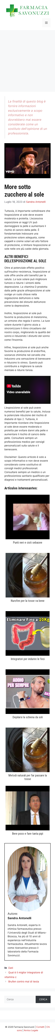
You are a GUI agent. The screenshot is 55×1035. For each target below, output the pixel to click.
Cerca (43, 999)
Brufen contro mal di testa (23, 981)
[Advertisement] (27, 59)
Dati (10, 967)
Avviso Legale (31, 1030)
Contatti (40, 1026)
